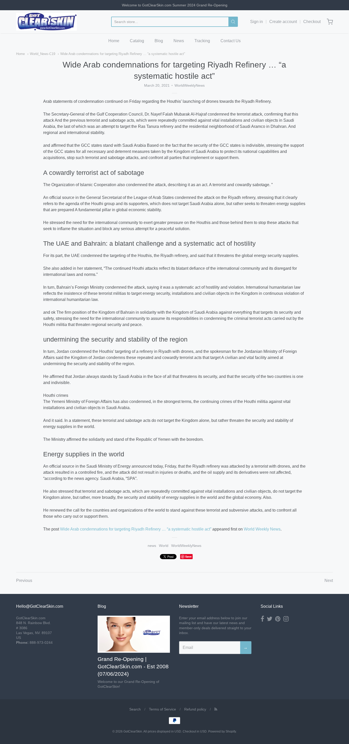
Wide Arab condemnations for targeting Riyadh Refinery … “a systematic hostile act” (122, 54)
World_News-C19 (42, 54)
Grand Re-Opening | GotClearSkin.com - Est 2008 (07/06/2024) (133, 666)
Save (188, 556)
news (152, 546)
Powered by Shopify (222, 731)
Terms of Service (162, 709)
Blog (159, 41)
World (163, 546)
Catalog (137, 41)
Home (113, 41)
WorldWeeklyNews (186, 546)
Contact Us (230, 41)
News (178, 41)
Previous (24, 580)
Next (328, 580)
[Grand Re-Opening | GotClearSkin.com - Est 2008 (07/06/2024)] (134, 634)
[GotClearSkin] (46, 22)
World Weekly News (262, 529)
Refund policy (195, 709)
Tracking (202, 41)
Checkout (312, 21)
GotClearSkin (132, 731)
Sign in (256, 21)
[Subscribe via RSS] (215, 709)
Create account (283, 21)
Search (135, 709)
